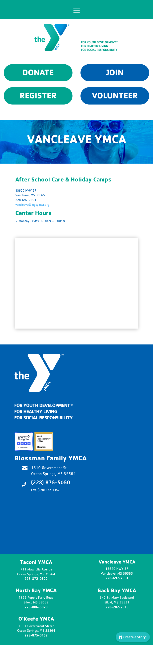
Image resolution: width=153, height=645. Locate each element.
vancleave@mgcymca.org (32, 205)
